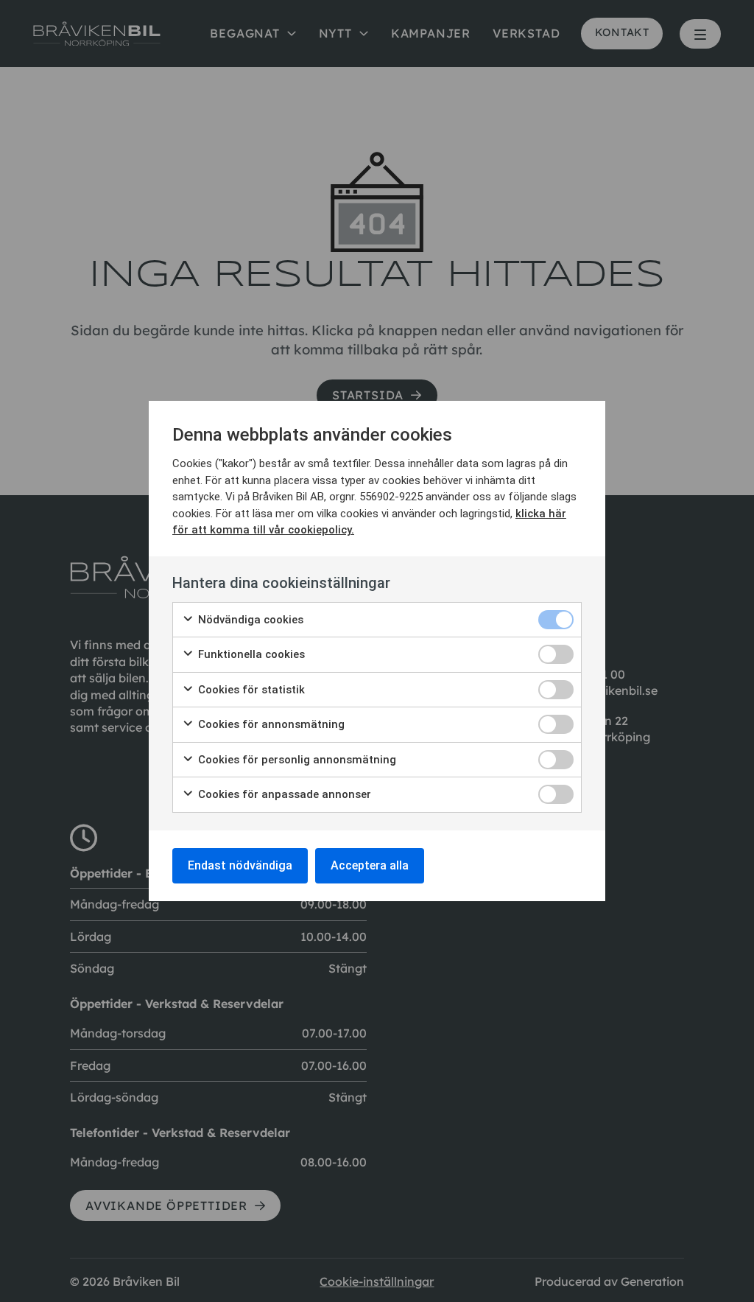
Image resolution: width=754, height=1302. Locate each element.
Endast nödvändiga (240, 865)
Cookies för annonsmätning (270, 724)
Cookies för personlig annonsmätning (295, 759)
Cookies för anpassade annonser (283, 794)
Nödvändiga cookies (249, 619)
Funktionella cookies (250, 654)
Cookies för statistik (250, 689)
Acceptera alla (370, 865)
